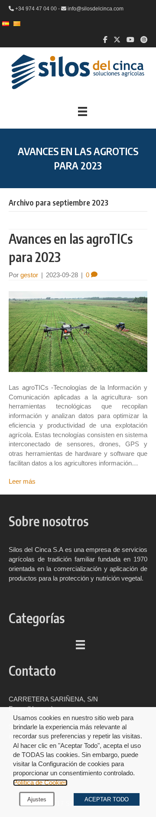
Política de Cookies (40, 782)
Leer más (22, 481)
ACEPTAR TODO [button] (106, 799)
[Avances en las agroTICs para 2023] (78, 331)
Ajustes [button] (36, 799)
